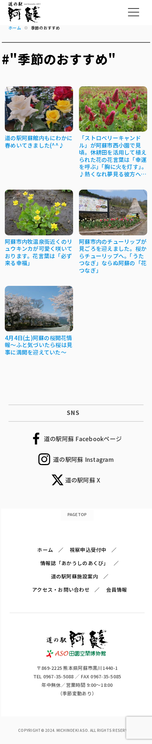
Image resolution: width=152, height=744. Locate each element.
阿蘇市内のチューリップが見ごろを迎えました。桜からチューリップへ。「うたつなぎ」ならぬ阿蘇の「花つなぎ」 (112, 256)
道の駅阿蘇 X (83, 479)
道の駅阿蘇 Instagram (83, 459)
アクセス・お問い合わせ (61, 589)
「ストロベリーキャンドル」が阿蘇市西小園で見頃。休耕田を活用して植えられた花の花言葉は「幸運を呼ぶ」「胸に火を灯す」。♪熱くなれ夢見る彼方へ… (113, 156)
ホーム (45, 549)
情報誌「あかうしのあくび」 (74, 563)
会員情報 (116, 589)
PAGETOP (77, 514)
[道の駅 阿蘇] (77, 655)
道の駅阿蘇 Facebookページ (83, 438)
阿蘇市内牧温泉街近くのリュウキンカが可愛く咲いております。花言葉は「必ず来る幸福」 (38, 252)
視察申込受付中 (88, 549)
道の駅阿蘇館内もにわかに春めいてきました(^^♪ (38, 141)
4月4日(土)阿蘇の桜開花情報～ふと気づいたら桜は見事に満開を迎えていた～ (38, 345)
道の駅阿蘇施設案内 (74, 576)
